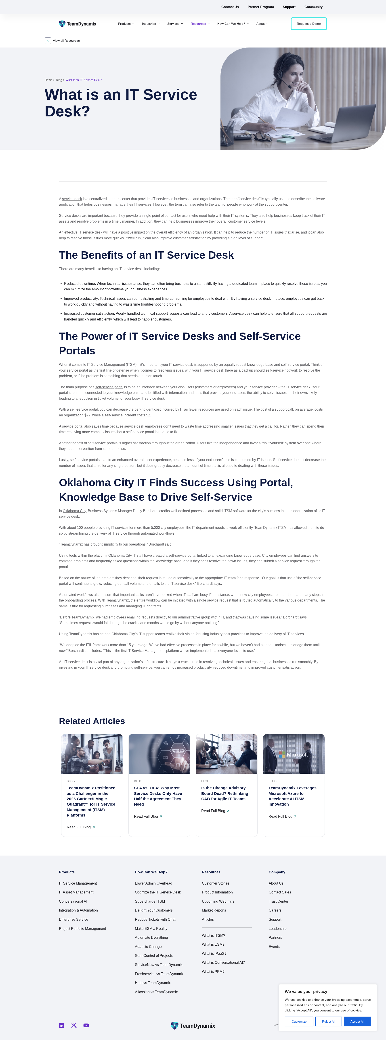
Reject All (328, 1021)
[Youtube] (86, 1025)
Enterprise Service (73, 919)
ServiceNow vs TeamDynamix (159, 965)
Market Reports (214, 910)
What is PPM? (213, 972)
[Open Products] (133, 23)
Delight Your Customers (154, 910)
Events (274, 947)
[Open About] (267, 23)
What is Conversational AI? (223, 962)
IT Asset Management (76, 892)
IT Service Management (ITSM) (111, 364)
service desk (72, 199)
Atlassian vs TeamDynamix (156, 992)
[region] (328, 1007)
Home (48, 80)
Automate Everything (151, 937)
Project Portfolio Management (82, 928)
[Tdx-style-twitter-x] (73, 1025)
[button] (302, 170)
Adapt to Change (148, 947)
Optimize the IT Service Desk (158, 892)
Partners (275, 937)
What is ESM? (213, 944)
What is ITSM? (213, 935)
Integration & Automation (78, 910)
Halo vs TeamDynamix (153, 983)
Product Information (217, 892)
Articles (208, 919)
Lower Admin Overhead (153, 883)
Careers (275, 910)
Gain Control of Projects (154, 955)
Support (275, 919)
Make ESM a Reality (151, 928)
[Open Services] (182, 23)
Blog (59, 80)
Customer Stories (215, 883)
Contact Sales (280, 892)
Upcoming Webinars (218, 901)
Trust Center (278, 901)
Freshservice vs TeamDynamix (159, 974)
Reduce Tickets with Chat (155, 919)
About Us (276, 883)
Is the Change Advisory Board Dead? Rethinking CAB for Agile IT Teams (224, 793)
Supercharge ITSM (150, 901)
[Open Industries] (158, 23)
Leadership (278, 928)
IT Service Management (78, 883)
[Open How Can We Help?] (247, 23)
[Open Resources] (208, 23)
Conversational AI (73, 901)
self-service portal (109, 387)
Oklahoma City (74, 511)
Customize (299, 1021)
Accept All (357, 1021)
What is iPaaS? (214, 953)
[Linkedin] (61, 1025)
